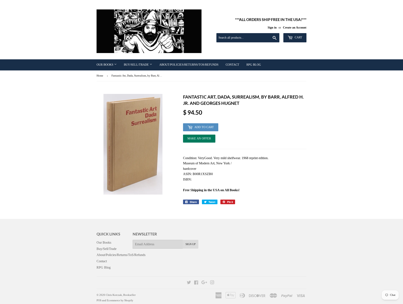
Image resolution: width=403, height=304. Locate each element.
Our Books (105, 64)
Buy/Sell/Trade (137, 64)
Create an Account (294, 27)
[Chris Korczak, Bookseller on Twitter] (189, 283)
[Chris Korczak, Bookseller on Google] (204, 283)
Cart (298, 37)
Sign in (272, 27)
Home (100, 75)
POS (99, 300)
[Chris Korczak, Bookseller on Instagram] (212, 283)
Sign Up (191, 244)
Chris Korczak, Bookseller (121, 294)
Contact (232, 64)
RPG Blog (253, 64)
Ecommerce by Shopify (120, 300)
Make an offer (199, 140)
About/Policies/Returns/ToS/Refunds (189, 64)
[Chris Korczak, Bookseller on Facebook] (196, 283)
